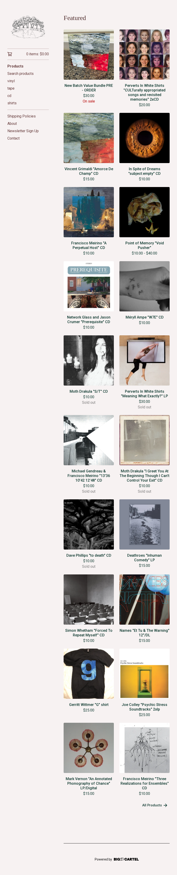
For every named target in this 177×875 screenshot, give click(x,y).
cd (9, 96)
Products (15, 66)
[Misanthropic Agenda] (28, 27)
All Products (152, 805)
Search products (20, 73)
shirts (12, 103)
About (12, 123)
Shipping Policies (21, 116)
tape (11, 88)
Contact (13, 138)
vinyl (11, 81)
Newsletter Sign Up (23, 131)
